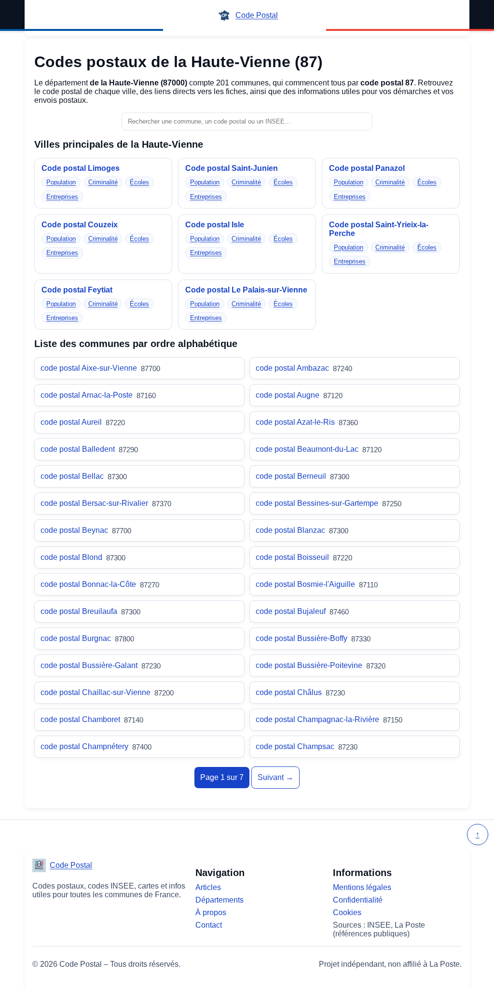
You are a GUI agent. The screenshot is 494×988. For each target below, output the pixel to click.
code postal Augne (299, 395)
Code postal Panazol (367, 168)
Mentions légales (362, 887)
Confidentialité (358, 900)
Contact (208, 925)
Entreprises (62, 196)
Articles (208, 887)
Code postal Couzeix (79, 225)
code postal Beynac (86, 530)
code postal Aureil (83, 422)
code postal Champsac (306, 746)
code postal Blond (83, 557)
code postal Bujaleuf (302, 611)
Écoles (139, 182)
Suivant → (275, 777)
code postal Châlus (300, 692)
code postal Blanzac (302, 530)
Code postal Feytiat (76, 290)
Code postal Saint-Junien (231, 168)
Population (61, 182)
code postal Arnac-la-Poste (98, 395)
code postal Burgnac (87, 638)
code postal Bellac (84, 476)
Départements (219, 900)
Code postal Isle (214, 225)
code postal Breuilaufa (90, 611)
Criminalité (103, 182)
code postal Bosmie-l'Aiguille (317, 584)
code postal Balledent (89, 449)
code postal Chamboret (92, 719)
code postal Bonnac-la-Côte (100, 584)
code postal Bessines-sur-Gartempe (328, 503)
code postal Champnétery (96, 746)
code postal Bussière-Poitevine (320, 665)
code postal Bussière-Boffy (313, 638)
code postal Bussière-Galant (101, 665)
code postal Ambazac (304, 368)
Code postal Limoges (80, 168)
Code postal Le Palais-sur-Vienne (246, 290)
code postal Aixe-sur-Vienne (100, 368)
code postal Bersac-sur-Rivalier (106, 503)
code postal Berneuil (302, 476)
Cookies (347, 912)
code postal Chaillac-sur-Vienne (107, 692)
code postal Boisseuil (304, 557)
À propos (210, 912)
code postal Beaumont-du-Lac (319, 449)
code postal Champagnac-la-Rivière (329, 719)
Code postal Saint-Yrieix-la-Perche (378, 229)
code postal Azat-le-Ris (307, 422)
